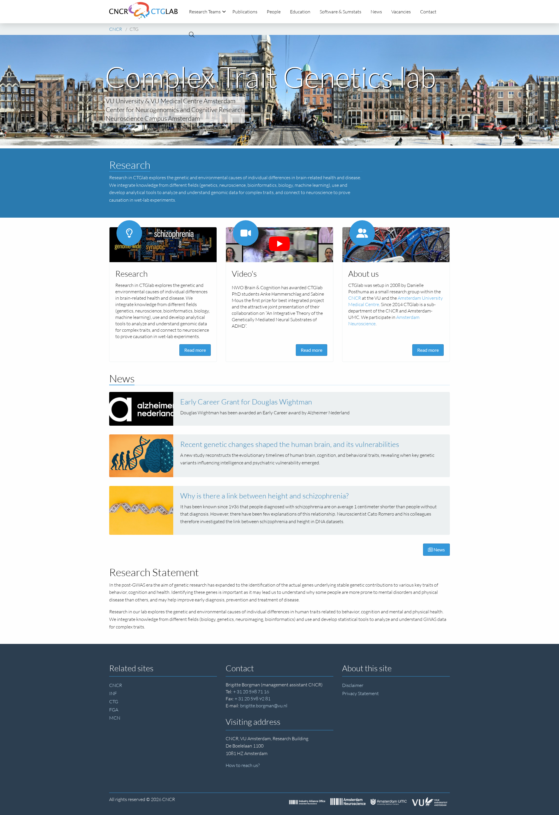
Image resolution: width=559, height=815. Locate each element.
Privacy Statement (360, 693)
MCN (114, 718)
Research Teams (205, 12)
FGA (113, 710)
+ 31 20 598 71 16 (251, 692)
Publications (244, 12)
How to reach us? (243, 765)
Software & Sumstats (340, 12)
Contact (428, 12)
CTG (113, 701)
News (376, 12)
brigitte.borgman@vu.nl (263, 706)
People (274, 12)
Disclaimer (352, 685)
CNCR (115, 685)
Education (300, 12)
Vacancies (401, 12)
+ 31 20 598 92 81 (252, 699)
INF (113, 693)
